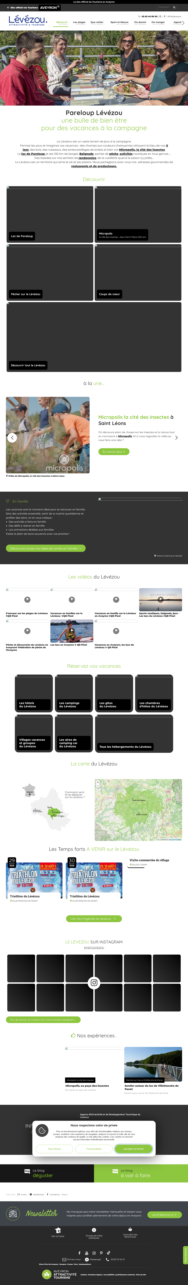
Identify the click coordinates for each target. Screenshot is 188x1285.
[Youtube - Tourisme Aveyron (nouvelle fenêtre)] (87, 1252)
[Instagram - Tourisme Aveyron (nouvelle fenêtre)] (94, 1252)
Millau (62, 816)
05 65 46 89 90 (149, 16)
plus (64, 1195)
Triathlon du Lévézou (25, 896)
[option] (94, 437)
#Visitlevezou (94, 947)
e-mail (24, 1195)
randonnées (87, 158)
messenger (38, 1195)
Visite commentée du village (149, 860)
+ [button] (98, 782)
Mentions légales (95, 1275)
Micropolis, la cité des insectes (142, 149)
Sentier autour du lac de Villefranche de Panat (152, 1087)
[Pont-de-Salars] (55, 809)
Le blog (43, 1173)
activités (126, 153)
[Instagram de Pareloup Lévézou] (161, 16)
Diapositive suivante (176, 438)
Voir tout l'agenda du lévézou (91, 919)
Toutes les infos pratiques (94, 1236)
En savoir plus (112, 452)
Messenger (95, 1259)
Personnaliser (94, 1149)
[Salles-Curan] (56, 813)
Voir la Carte (57, 1236)
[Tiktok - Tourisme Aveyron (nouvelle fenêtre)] (108, 1252)
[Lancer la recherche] (174, 7)
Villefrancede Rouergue (37, 811)
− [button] (98, 785)
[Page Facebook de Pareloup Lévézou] (165, 16)
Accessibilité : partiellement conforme (119, 1275)
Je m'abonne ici (163, 1215)
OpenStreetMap (175, 840)
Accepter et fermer (133, 1149)
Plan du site (141, 1275)
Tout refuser (54, 1149)
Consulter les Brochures (130, 1235)
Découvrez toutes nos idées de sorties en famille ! (44, 548)
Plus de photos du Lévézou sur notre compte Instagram (41, 1019)
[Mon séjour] (180, 7)
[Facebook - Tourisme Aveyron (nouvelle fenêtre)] (79, 1252)
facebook (55, 1195)
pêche (113, 153)
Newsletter (185, 1255)
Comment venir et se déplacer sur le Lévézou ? (75, 794)
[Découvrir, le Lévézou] (28, 21)
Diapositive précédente (12, 438)
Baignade (86, 153)
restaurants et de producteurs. (94, 166)
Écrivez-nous (74, 1259)
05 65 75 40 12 (118, 1259)
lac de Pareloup (33, 153)
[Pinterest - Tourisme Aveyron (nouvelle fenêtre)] (101, 1252)
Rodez (49, 807)
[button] (183, 23)
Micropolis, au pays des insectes (87, 1085)
